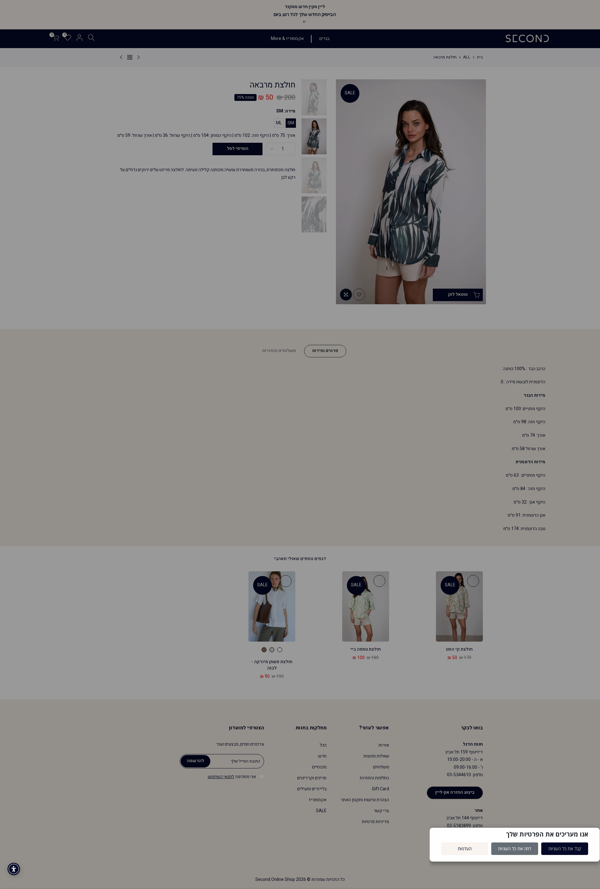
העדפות (465, 849)
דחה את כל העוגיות (514, 849)
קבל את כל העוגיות (564, 849)
